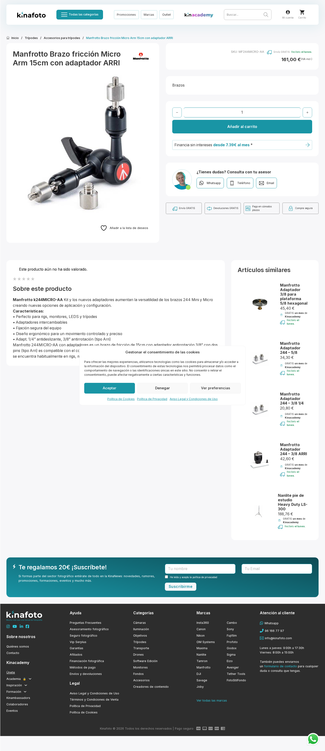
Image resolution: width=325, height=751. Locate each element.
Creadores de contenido (151, 686)
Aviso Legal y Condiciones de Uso (194, 398)
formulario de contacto (280, 666)
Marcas (149, 14)
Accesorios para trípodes (62, 38)
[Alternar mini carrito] (302, 12)
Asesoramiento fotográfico (89, 629)
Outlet (166, 14)
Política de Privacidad (152, 398)
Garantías (76, 648)
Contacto (12, 653)
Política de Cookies (121, 398)
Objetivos (140, 635)
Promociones (126, 14)
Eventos (12, 710)
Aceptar (109, 388)
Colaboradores (17, 704)
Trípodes (31, 38)
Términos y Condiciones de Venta (94, 699)
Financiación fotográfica (87, 661)
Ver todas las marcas (212, 700)
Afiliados (76, 654)
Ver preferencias (215, 388)
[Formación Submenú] (25, 691)
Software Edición (145, 661)
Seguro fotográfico (83, 635)
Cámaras (139, 622)
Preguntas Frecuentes (85, 622)
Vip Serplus (78, 642)
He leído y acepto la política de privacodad (193, 577)
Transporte (141, 648)
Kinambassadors (18, 698)
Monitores (140, 667)
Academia (16, 679)
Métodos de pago (83, 667)
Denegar (162, 388)
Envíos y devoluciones (86, 674)
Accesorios (141, 680)
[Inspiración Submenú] (25, 685)
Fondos (138, 674)
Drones (138, 654)
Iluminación (141, 629)
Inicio (15, 38)
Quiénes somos (17, 646)
